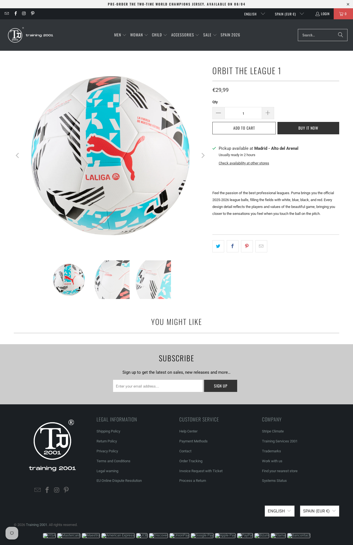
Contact (185, 451)
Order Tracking (190, 461)
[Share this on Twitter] (218, 246)
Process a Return (192, 481)
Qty (215, 102)
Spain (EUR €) (286, 14)
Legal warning (107, 471)
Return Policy (107, 441)
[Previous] (18, 155)
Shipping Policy (108, 431)
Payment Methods (193, 441)
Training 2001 (36, 525)
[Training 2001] (31, 35)
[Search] (340, 35)
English (251, 14)
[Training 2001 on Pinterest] (32, 13)
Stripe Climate (273, 431)
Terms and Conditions (113, 461)
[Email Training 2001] (6, 13)
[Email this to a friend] (261, 246)
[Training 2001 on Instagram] (24, 13)
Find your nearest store (280, 471)
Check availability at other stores (244, 163)
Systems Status (274, 481)
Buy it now (308, 128)
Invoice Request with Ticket (201, 471)
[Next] (202, 155)
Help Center (188, 431)
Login (325, 13)
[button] (120, 35)
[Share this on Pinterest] (247, 246)
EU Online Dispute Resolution (119, 481)
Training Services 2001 (280, 441)
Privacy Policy (107, 451)
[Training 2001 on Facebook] (15, 13)
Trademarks (271, 451)
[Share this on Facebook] (233, 246)
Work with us (272, 461)
